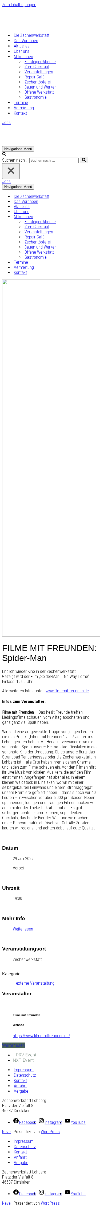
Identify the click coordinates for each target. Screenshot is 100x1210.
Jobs (6, 122)
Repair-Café (35, 76)
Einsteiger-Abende (40, 61)
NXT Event (23, 1060)
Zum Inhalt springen (19, 4)
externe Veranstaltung (35, 983)
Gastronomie (36, 97)
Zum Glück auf (37, 66)
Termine (21, 102)
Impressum (24, 1069)
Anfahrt (20, 1085)
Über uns (21, 51)
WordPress (50, 1131)
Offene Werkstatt (39, 92)
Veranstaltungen (39, 71)
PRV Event (26, 1054)
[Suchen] (4, 154)
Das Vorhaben (26, 40)
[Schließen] (11, 171)
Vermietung (24, 107)
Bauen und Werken (41, 87)
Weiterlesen (23, 929)
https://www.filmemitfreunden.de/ (41, 1035)
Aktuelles (22, 46)
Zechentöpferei (38, 82)
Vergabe (21, 1091)
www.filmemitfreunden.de (67, 690)
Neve (6, 1131)
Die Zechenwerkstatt (31, 35)
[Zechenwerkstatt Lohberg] (28, 25)
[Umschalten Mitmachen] (95, 216)
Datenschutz (25, 1075)
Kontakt (20, 113)
